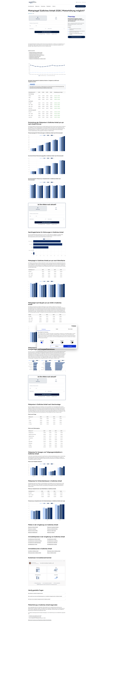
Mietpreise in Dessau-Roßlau (33, 530)
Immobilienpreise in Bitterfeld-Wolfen (34, 542)
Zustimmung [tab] (44, 329)
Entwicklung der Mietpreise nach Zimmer (35, 53)
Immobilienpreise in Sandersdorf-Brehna (35, 540)
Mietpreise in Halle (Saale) (51, 530)
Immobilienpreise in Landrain (52, 544)
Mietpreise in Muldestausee (32, 532)
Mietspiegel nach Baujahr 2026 (34, 57)
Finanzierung (43, 6)
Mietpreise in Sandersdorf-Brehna (52, 527)
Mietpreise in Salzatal (50, 532)
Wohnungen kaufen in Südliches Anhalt (34, 552)
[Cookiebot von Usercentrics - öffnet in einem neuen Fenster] (72, 326)
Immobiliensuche (31, 6)
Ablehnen (56, 346)
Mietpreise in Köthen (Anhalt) (33, 527)
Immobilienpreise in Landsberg (52, 540)
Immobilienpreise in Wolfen (51, 539)
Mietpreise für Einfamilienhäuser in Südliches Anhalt (37, 58)
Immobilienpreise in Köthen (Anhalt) (34, 539)
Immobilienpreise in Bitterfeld (52, 542)
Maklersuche (37, 6)
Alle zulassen (70, 346)
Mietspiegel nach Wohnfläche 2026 (35, 56)
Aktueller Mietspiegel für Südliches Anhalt (35, 52)
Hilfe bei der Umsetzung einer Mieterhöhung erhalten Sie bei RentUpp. (39, 620)
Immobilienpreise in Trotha (32, 544)
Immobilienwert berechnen (80, 6)
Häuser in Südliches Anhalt (51, 552)
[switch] (52, 342)
